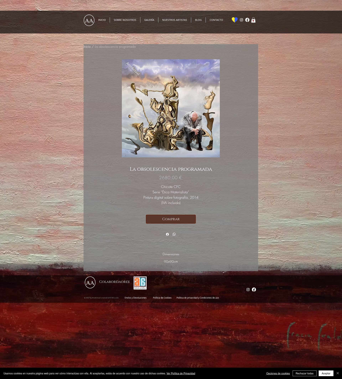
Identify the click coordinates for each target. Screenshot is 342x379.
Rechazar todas (305, 373)
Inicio (87, 46)
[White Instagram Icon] (241, 20)
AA (89, 20)
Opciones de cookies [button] (278, 373)
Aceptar (326, 373)
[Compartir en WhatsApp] (174, 234)
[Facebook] (247, 20)
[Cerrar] (338, 373)
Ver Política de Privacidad (181, 373)
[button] (253, 20)
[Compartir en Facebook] (167, 234)
